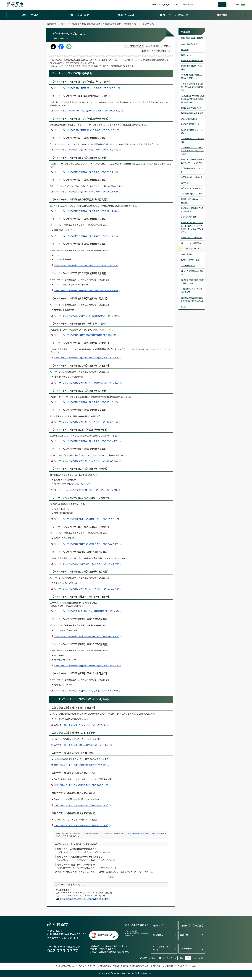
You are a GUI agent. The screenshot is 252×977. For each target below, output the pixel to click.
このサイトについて (86, 966)
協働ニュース (186, 55)
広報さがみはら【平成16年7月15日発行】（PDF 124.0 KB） (81, 826)
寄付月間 (184, 183)
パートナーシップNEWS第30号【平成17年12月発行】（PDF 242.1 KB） (86, 358)
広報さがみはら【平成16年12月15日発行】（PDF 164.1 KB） (81, 745)
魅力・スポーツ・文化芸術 (174, 15)
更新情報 (169, 966)
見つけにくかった (108, 868)
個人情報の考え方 (66, 966)
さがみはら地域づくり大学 (191, 194)
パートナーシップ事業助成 (191, 243)
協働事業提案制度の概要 (191, 108)
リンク (183, 306)
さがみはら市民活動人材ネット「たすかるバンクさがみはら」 (192, 151)
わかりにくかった (108, 860)
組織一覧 (184, 935)
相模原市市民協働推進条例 (192, 61)
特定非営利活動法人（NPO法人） (192, 131)
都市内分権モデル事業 (190, 260)
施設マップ (158, 925)
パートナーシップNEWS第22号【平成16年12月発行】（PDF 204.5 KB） (86, 544)
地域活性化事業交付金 (190, 124)
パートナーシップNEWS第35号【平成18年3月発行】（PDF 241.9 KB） (86, 236)
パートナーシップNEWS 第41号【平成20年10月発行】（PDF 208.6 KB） (87, 111)
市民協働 (127, 24)
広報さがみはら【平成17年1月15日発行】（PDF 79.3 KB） (80, 725)
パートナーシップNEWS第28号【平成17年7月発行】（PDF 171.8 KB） (86, 402)
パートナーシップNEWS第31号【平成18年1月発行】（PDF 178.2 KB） (86, 335)
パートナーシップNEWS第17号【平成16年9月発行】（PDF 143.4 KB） (86, 691)
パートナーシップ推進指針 (191, 238)
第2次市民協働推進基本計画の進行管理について (192, 76)
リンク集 (156, 966)
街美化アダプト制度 (189, 217)
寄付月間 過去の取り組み (191, 188)
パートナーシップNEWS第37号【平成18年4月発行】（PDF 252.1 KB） (86, 192)
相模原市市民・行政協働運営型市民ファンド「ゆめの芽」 (192, 161)
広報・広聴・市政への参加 (92, 24)
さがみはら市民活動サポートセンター (192, 140)
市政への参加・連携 (113, 24)
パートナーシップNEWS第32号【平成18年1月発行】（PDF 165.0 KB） (86, 316)
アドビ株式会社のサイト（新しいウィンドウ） (144, 833)
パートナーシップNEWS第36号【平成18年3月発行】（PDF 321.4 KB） (86, 211)
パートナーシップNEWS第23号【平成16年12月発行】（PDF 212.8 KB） (86, 519)
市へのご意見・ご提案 (109, 966)
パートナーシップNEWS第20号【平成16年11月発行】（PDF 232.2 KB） (86, 589)
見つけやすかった (67, 868)
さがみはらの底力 (188, 266)
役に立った (64, 852)
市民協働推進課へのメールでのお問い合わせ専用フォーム (85, 899)
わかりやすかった (66, 860)
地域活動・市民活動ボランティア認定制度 (192, 209)
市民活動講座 (186, 254)
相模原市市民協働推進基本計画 (192, 67)
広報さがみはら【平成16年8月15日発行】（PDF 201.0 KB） (81, 805)
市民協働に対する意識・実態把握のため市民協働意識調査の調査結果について (192, 99)
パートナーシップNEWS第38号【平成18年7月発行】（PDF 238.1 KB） (86, 172)
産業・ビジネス (126, 15)
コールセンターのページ (161, 948)
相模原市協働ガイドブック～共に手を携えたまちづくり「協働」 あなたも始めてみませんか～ (192, 227)
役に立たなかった (103, 852)
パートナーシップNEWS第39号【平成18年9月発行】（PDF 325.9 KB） (86, 150)
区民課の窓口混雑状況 (190, 925)
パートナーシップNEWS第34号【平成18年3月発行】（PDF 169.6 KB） (86, 266)
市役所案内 (158, 935)
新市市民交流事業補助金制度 (192, 272)
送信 (111, 877)
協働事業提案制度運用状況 (192, 113)
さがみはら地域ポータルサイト (192, 170)
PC (188, 958)
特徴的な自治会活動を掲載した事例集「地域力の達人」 (192, 299)
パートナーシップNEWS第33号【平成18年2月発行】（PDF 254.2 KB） (86, 291)
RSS (125, 966)
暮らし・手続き (30, 15)
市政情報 (221, 15)
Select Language (160, 5)
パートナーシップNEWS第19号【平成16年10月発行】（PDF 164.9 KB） (86, 637)
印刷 (144, 51)
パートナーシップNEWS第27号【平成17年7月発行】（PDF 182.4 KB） (86, 422)
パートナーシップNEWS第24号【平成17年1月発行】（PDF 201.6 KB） (86, 490)
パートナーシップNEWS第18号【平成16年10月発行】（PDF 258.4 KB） (87, 666)
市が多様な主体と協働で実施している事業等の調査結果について (192, 87)
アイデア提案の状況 (189, 119)
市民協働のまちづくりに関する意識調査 (192, 290)
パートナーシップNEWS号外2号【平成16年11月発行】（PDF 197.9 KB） (87, 611)
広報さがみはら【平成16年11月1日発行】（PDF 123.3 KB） (80, 765)
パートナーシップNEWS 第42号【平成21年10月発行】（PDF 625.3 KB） (87, 88)
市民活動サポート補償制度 (191, 177)
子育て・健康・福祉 (78, 15)
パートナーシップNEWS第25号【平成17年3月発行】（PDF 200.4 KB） (86, 461)
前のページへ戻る (149, 958)
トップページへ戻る (169, 958)
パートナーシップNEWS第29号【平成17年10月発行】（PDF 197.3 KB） (86, 383)
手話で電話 (103, 935)
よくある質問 (186, 948)
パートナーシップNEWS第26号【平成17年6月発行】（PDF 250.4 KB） (86, 441)
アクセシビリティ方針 (186, 966)
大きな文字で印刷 (159, 51)
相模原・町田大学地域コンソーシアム (192, 200)
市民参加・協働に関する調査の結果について (192, 281)
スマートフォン (198, 958)
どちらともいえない (82, 852)
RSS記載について (140, 966)
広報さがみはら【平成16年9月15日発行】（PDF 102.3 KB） (81, 785)
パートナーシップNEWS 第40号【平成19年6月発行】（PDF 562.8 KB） (86, 130)
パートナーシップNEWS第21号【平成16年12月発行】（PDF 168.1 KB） (86, 564)
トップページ (64, 24)
